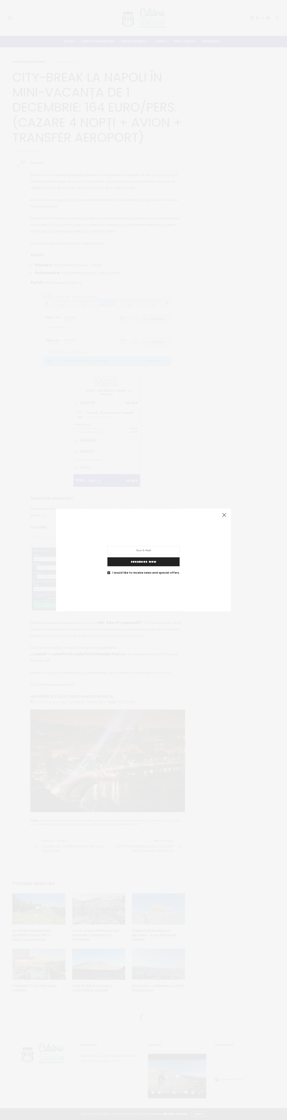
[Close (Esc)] (224, 515)
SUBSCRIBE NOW (143, 561)
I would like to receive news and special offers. (146, 572)
